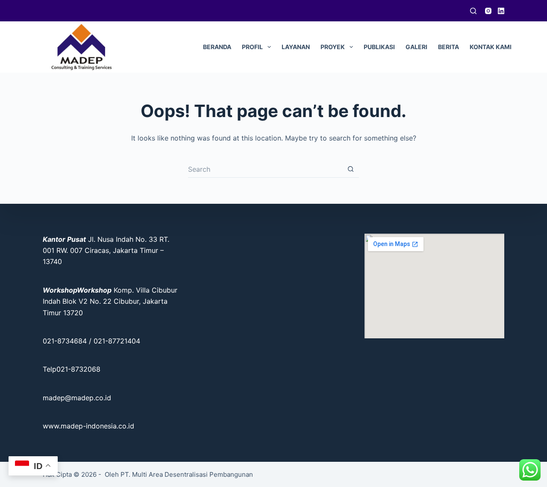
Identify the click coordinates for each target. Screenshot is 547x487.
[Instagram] (488, 11)
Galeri (416, 46)
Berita (448, 46)
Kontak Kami (491, 46)
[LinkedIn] (501, 11)
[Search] (473, 11)
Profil (252, 46)
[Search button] (350, 169)
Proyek (333, 46)
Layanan (296, 46)
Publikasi (379, 46)
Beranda (217, 46)
